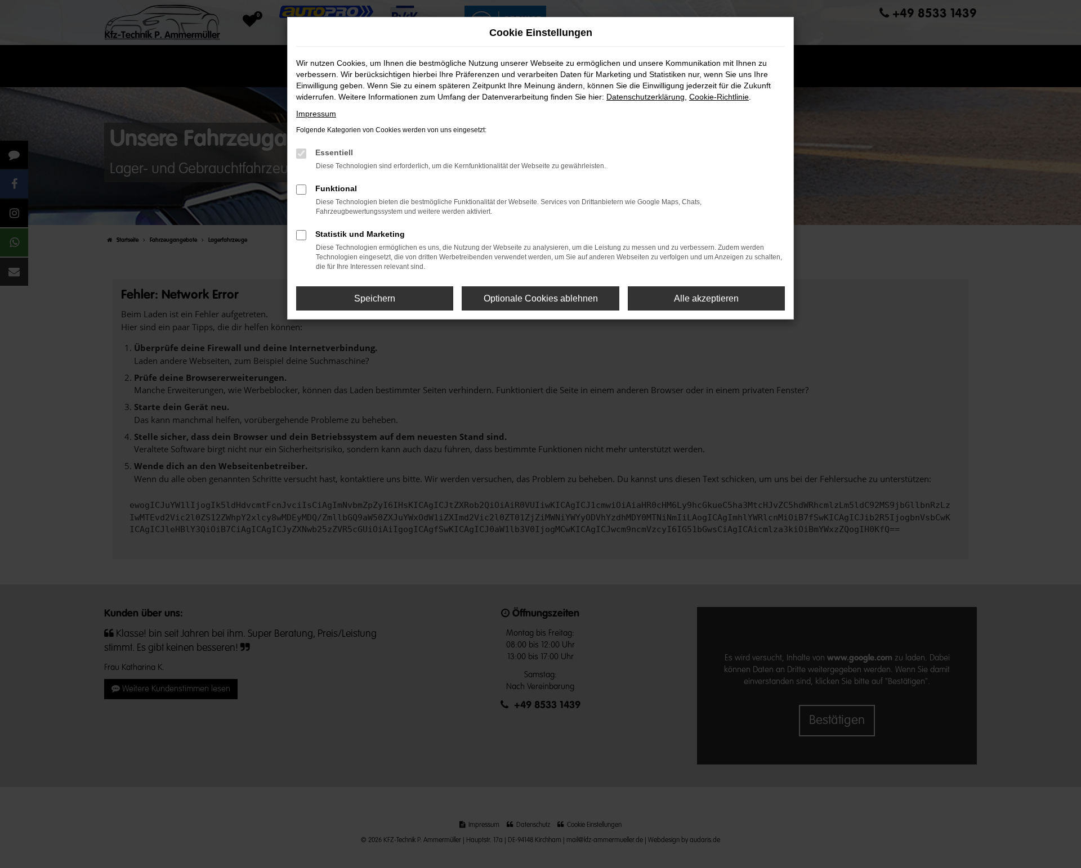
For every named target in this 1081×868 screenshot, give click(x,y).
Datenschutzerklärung (645, 96)
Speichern (374, 298)
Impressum (316, 113)
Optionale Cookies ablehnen (541, 298)
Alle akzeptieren (706, 298)
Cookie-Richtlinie (719, 96)
